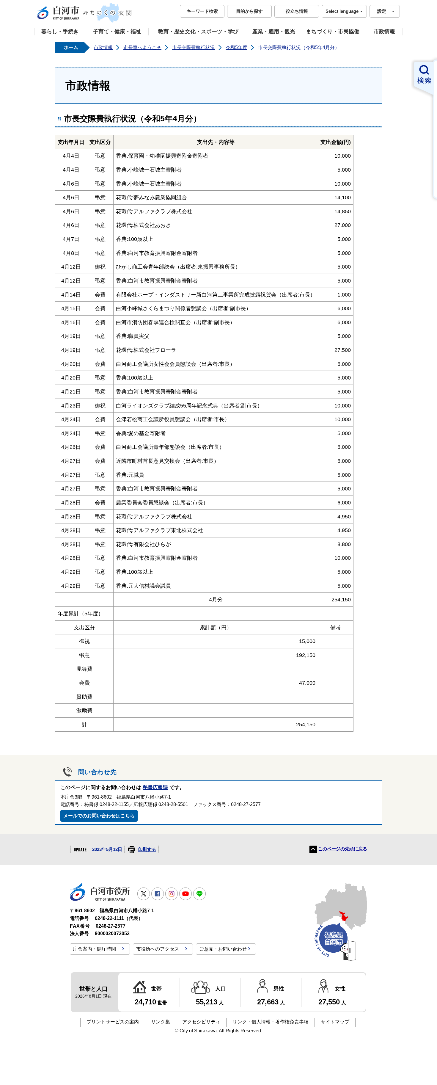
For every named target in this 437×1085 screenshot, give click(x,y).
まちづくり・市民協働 (332, 32)
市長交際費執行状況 (193, 47)
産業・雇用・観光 (273, 32)
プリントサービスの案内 (113, 1021)
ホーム (71, 47)
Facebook (157, 894)
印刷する (147, 849)
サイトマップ (335, 1021)
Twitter (143, 894)
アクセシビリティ (201, 1021)
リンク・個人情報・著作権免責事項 (270, 1021)
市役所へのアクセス (157, 948)
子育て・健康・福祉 (117, 32)
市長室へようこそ (142, 47)
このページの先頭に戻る (342, 848)
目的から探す (249, 11)
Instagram (171, 894)
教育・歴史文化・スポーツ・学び (198, 32)
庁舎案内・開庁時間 (94, 948)
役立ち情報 (297, 11)
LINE (199, 894)
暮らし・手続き (60, 32)
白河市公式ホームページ (84, 13)
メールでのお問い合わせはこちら (99, 815)
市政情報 (384, 32)
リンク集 (160, 1021)
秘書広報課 (155, 787)
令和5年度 (236, 47)
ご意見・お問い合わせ (223, 948)
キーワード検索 (202, 11)
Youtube (185, 894)
